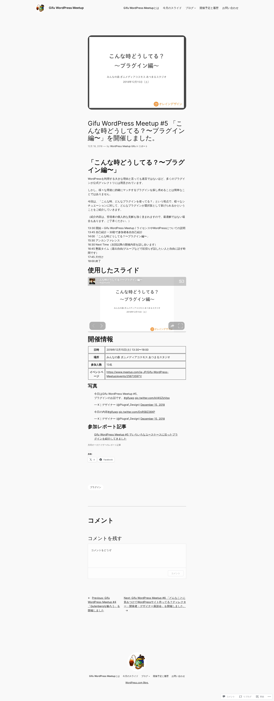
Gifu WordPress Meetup (66, 8)
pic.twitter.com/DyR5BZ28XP (137, 411)
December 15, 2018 (152, 404)
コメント (175, 573)
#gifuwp (129, 398)
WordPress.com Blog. (137, 682)
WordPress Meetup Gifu (123, 146)
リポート (143, 146)
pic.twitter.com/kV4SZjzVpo (152, 398)
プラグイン (95, 487)
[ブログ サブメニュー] (195, 8)
